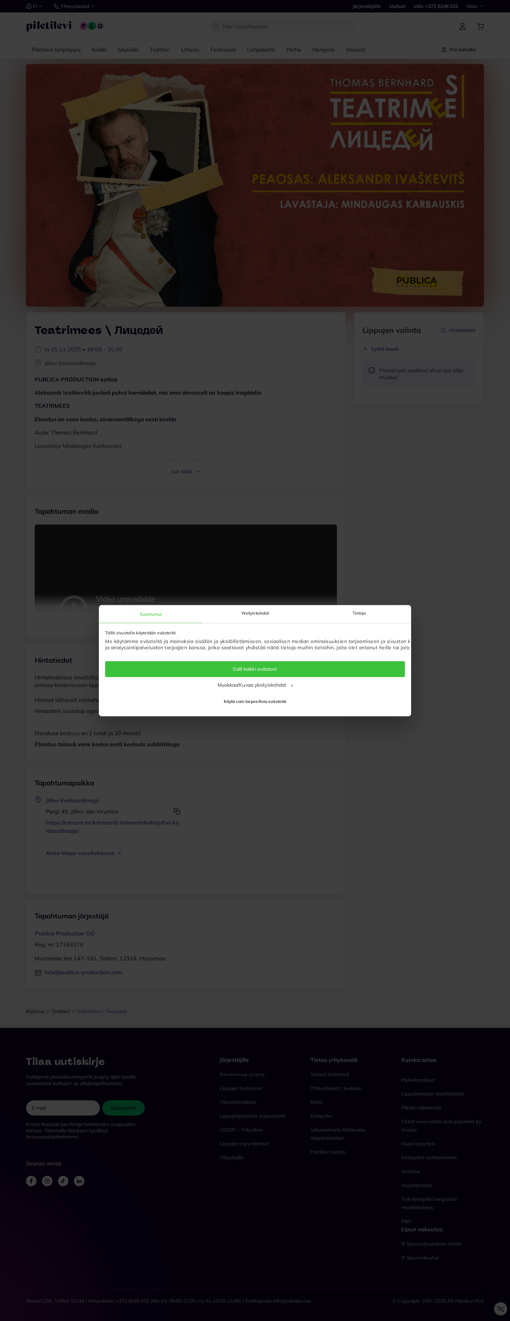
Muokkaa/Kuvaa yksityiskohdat (252, 685)
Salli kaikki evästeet (255, 669)
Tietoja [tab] (359, 613)
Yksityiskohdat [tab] (255, 613)
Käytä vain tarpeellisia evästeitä (255, 701)
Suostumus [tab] (151, 614)
